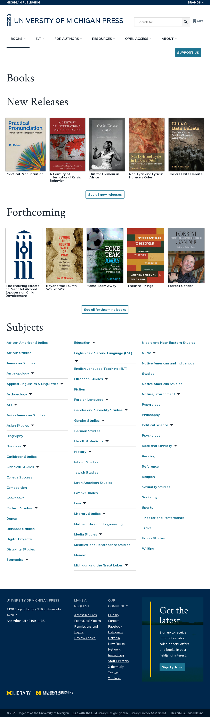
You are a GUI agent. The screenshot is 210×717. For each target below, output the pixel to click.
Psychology (151, 435)
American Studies (21, 363)
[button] (32, 372)
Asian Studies (18, 425)
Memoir (80, 555)
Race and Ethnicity (157, 446)
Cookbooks (15, 498)
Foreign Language (88, 399)
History (80, 452)
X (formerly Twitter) (116, 669)
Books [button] (17, 39)
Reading (148, 456)
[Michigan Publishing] (56, 692)
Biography (15, 436)
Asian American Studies (26, 415)
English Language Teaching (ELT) (101, 368)
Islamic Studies (86, 462)
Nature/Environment (158, 394)
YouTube (114, 678)
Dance (12, 518)
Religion (148, 477)
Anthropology (18, 373)
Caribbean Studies (22, 456)
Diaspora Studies (21, 529)
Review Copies (85, 638)
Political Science (155, 425)
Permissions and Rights (86, 629)
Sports (147, 507)
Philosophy (151, 415)
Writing (148, 548)
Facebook (115, 626)
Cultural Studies (20, 508)
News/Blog (116, 655)
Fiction (79, 389)
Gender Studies (87, 420)
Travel (147, 528)
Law (77, 503)
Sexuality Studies (156, 487)
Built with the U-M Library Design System (100, 713)
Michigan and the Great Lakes (98, 565)
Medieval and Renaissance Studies (102, 545)
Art (9, 405)
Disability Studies (21, 549)
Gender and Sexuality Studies (98, 410)
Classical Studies (20, 467)
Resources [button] (102, 39)
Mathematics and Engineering (98, 524)
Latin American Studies (93, 483)
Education (82, 342)
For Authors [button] (67, 39)
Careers (113, 621)
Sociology (150, 497)
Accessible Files (85, 615)
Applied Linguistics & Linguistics (32, 384)
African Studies (19, 353)
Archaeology (17, 394)
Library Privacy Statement (148, 713)
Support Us (188, 52)
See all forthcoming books (105, 309)
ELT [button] (39, 39)
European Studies (88, 379)
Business (14, 446)
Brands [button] (194, 2)
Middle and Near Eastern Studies (168, 342)
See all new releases (105, 194)
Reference (150, 466)
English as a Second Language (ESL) (103, 353)
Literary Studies (87, 513)
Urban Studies (153, 538)
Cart (197, 20)
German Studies (87, 431)
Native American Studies (162, 384)
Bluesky (113, 615)
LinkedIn (114, 638)
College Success (19, 477)
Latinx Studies (86, 493)
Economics (15, 559)
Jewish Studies (86, 472)
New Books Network (116, 646)
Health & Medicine (89, 441)
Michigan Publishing (23, 2)
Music (146, 353)
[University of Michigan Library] (21, 692)
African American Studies (27, 342)
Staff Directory (118, 661)
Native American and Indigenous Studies (168, 368)
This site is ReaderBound (186, 713)
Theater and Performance (163, 518)
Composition (17, 487)
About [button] (168, 39)
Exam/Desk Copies (87, 621)
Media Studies (85, 534)
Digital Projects (19, 539)
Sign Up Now (172, 667)
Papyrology (151, 404)
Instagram (115, 632)
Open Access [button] (137, 39)
